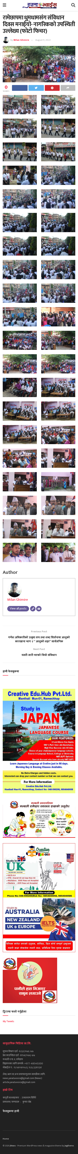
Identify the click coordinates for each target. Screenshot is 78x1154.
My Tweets (8, 1021)
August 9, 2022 (43, 40)
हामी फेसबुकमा (11, 671)
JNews (13, 1145)
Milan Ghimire (21, 40)
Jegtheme (69, 1145)
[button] (20, 104)
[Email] (39, 608)
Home (6, 1139)
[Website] (33, 608)
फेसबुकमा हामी (11, 1111)
